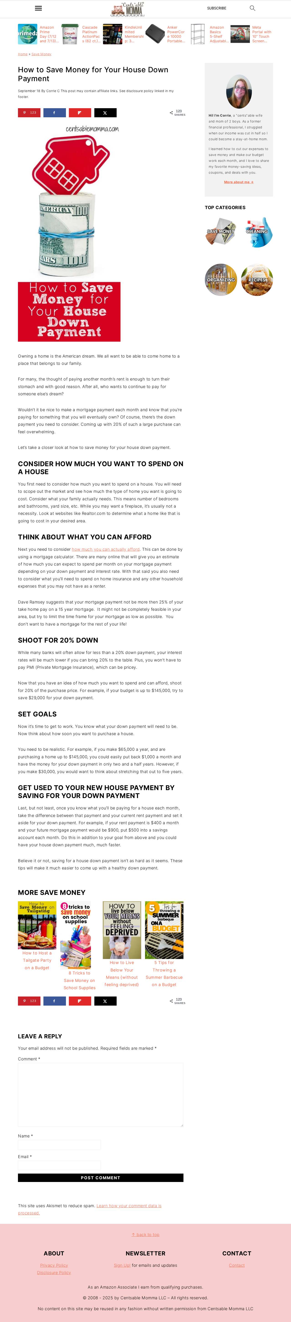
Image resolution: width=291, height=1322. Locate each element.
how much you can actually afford (106, 549)
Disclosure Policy (54, 1272)
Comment (29, 1059)
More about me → (239, 182)
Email (25, 1156)
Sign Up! (122, 1265)
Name (25, 1136)
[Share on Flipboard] (80, 112)
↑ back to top (145, 1234)
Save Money (42, 54)
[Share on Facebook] (54, 112)
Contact (237, 1265)
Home (23, 54)
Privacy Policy (54, 1265)
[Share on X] (105, 112)
